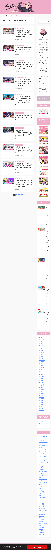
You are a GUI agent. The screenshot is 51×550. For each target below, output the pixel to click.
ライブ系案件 (42, 505)
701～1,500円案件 (43, 460)
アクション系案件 (43, 471)
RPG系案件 (41, 469)
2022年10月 (42, 404)
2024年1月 (41, 376)
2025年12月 (42, 347)
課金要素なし (42, 532)
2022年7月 (41, 410)
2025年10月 (42, 350)
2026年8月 (41, 337)
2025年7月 (41, 356)
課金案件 (41, 529)
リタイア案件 (42, 508)
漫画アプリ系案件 (43, 523)
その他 (40, 486)
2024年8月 (41, 363)
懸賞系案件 (41, 521)
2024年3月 (41, 373)
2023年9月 (41, 384)
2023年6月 (41, 389)
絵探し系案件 (42, 527)
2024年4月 (41, 371)
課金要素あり (42, 530)
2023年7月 (41, 387)
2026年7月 (41, 339)
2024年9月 (41, 361)
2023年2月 (41, 397)
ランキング (41, 506)
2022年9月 (41, 406)
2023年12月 (42, 378)
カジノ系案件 (42, 473)
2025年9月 (41, 352)
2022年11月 (41, 402)
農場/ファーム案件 (43, 534)
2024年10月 (42, 360)
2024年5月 (41, 369)
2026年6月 (41, 341)
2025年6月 (41, 358)
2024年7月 (41, 365)
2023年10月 (42, 382)
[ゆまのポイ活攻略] (17, 6)
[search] (48, 21)
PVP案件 (41, 467)
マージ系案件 (42, 503)
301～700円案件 (43, 451)
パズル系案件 (42, 492)
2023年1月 (41, 398)
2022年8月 (41, 408)
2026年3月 (41, 343)
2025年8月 (41, 354)
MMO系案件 (42, 466)
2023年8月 (41, 386)
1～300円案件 (42, 440)
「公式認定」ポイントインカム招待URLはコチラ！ (37, 546)
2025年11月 (41, 349)
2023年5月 (41, 391)
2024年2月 (41, 374)
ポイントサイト (42, 501)
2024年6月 (41, 367)
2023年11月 (41, 380)
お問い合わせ (42, 421)
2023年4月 (41, 393)
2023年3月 (41, 395)
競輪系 (40, 525)
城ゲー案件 (41, 516)
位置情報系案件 (42, 514)
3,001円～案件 (42, 449)
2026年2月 (41, 345)
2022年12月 (42, 400)
